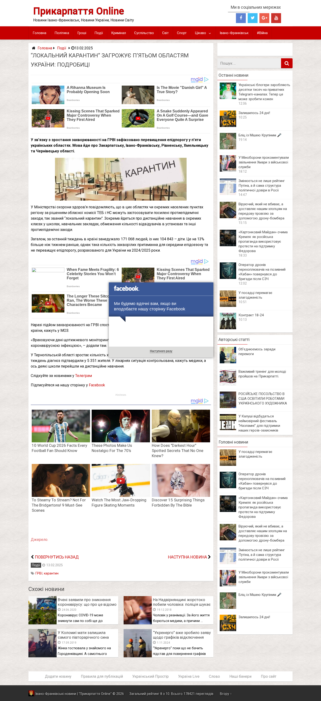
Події (98, 33)
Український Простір (150, 676)
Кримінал (118, 33)
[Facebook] (241, 18)
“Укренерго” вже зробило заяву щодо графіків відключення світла (182, 637)
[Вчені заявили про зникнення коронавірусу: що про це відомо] (42, 623)
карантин (51, 573)
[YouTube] (276, 18)
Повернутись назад (57, 557)
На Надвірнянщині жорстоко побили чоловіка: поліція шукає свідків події (182, 604)
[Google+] (264, 18)
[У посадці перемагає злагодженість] (228, 305)
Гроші (81, 33)
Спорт (182, 33)
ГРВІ (38, 573)
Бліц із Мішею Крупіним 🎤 (260, 135)
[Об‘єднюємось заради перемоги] (228, 362)
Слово (214, 676)
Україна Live (189, 676)
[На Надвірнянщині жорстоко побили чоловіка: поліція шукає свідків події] (138, 623)
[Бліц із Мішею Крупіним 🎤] (228, 148)
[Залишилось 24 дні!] (228, 125)
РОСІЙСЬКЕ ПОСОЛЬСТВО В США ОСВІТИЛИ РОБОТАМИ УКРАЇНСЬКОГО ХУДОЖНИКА (263, 398)
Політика (62, 33)
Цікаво (200, 33)
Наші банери (240, 676)
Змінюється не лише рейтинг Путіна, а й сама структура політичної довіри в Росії (262, 185)
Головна (39, 33)
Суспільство (144, 33)
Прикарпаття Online (78, 11)
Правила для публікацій (102, 676)
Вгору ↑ (226, 694)
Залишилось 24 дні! (254, 113)
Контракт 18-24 (251, 315)
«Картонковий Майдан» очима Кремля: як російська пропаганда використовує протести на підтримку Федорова (263, 241)
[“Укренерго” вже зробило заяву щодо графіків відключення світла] (138, 656)
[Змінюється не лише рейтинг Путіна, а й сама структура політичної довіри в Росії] (228, 193)
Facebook (97, 385)
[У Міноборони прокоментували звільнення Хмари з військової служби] (228, 170)
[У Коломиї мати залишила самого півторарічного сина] (42, 656)
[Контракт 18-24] (228, 328)
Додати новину (58, 676)
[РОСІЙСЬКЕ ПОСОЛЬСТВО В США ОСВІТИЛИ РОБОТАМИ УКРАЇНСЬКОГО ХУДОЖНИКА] (228, 406)
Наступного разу (161, 351)
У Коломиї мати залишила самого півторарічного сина (83, 635)
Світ (165, 33)
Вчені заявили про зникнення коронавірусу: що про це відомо (87, 602)
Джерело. (39, 539)
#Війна (262, 33)
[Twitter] (253, 18)
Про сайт (268, 676)
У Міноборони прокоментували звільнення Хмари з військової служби (264, 162)
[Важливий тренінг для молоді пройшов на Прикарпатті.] (228, 384)
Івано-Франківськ (234, 33)
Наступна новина (187, 557)
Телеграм (83, 375)
